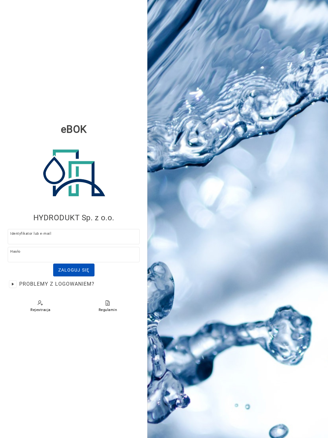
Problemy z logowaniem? (56, 284)
